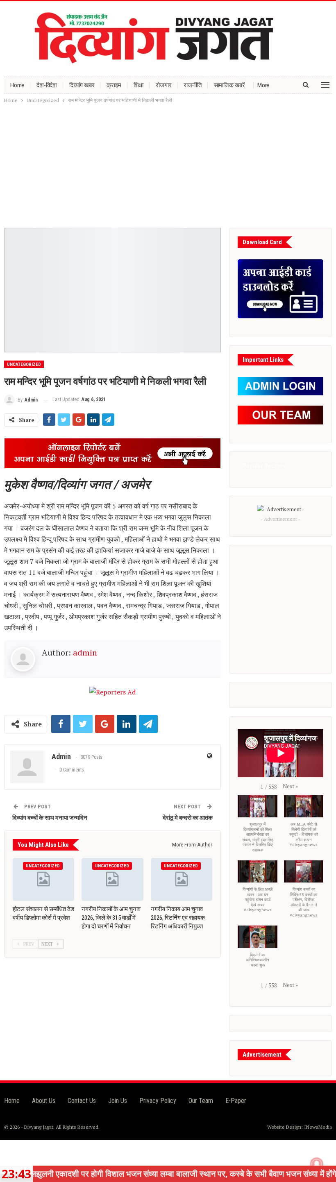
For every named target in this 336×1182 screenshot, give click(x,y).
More (263, 85)
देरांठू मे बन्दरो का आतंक (188, 817)
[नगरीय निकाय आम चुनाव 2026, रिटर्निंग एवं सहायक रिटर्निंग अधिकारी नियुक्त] (181, 879)
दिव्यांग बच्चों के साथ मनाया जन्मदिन (49, 817)
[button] (290, 786)
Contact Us (82, 1101)
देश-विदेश (46, 85)
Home (17, 85)
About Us (43, 1101)
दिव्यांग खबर (81, 85)
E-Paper (235, 1101)
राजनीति (192, 85)
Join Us (117, 1101)
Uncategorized (24, 364)
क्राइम (114, 85)
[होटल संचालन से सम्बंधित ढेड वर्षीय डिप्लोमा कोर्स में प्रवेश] (43, 879)
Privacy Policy (157, 1101)
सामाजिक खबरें (229, 85)
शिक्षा (139, 85)
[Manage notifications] (316, 1164)
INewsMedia (318, 1127)
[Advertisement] (168, 166)
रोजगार (163, 85)
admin (85, 652)
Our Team (200, 1101)
